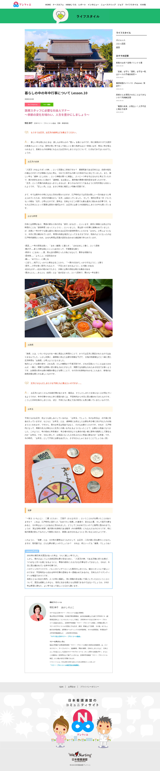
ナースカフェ (58, 4)
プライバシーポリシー (89, 687)
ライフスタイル (131, 4)
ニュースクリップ (108, 4)
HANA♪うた (71, 4)
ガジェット (120, 40)
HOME (48, 4)
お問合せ (72, 687)
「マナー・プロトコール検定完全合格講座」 (65, 665)
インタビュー (93, 4)
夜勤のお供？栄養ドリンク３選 (129, 63)
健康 (118, 47)
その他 (143, 4)
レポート (82, 4)
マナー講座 (46, 104)
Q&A (61, 687)
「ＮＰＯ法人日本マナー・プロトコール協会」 (66, 636)
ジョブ (120, 4)
